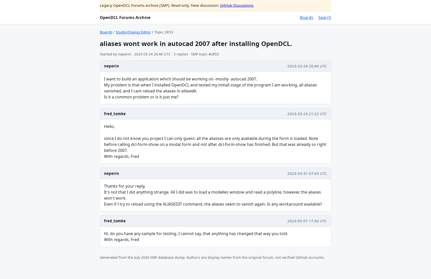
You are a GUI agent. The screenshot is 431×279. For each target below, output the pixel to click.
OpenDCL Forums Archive (125, 17)
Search (324, 17)
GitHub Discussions (236, 5)
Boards (306, 17)
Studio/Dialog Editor (133, 31)
